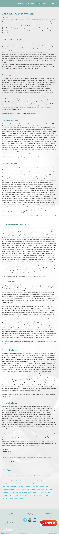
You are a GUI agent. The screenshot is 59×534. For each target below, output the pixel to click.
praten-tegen (40, 489)
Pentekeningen (30, 3)
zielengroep (14, 486)
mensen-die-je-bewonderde (27, 495)
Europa (33, 481)
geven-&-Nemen (44, 486)
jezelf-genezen (39, 457)
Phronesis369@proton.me (50, 517)
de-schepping (40, 495)
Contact (7, 524)
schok (49, 483)
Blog (38, 3)
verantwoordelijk (8, 481)
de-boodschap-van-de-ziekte (20, 457)
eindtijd (33, 475)
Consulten (8, 519)
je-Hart (10, 475)
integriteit (43, 478)
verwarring (49, 489)
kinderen (27, 481)
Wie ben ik (20, 3)
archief (56, 11)
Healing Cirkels (9, 523)
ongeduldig (43, 492)
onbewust (43, 483)
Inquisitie (35, 483)
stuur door (7, 461)
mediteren (13, 478)
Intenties (21, 475)
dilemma (18, 489)
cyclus (11, 498)
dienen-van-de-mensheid (31, 486)
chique (33, 489)
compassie (21, 478)
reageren (53, 461)
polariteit (5, 498)
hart (30, 483)
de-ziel (27, 478)
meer (52, 3)
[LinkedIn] (34, 519)
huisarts (50, 492)
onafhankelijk (47, 457)
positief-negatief (20, 498)
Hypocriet (35, 492)
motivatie (5, 495)
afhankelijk (8, 457)
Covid (4, 475)
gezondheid (31, 457)
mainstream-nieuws (8, 483)
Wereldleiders (35, 478)
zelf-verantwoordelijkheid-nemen (22, 492)
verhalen (39, 475)
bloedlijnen (6, 486)
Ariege (12, 495)
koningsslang (25, 489)
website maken (7, 533)
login (37, 533)
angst (27, 475)
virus (17, 495)
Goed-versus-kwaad (8, 489)
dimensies (48, 495)
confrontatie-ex (18, 481)
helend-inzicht (7, 492)
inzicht (21, 486)
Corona (16, 475)
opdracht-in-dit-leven (21, 483)
